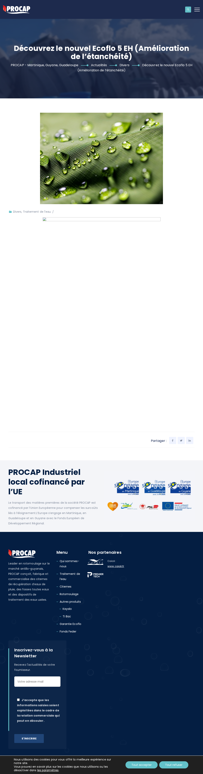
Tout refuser (173, 765)
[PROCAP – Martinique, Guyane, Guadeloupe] (16, 9)
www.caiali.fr (115, 566)
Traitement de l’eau (70, 576)
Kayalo (67, 609)
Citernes (66, 587)
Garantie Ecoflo (70, 624)
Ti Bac (67, 616)
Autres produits (70, 602)
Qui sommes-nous (69, 563)
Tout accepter (141, 765)
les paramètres (47, 770)
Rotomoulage (69, 594)
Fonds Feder (68, 631)
